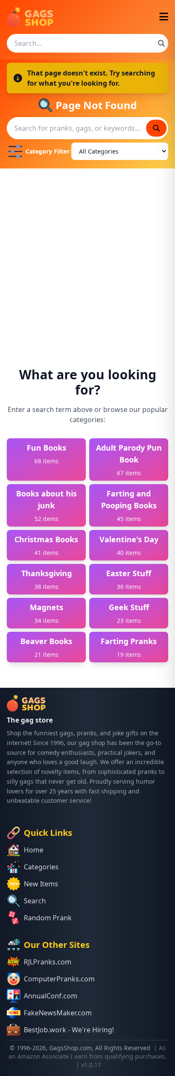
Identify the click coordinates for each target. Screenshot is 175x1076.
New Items (41, 883)
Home (33, 850)
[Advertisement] (87, 260)
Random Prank (48, 917)
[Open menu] (163, 17)
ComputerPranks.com (59, 979)
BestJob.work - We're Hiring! (69, 1029)
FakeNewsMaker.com (58, 1012)
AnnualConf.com (50, 995)
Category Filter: (46, 151)
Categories (41, 866)
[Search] (161, 43)
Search (35, 900)
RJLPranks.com (47, 962)
